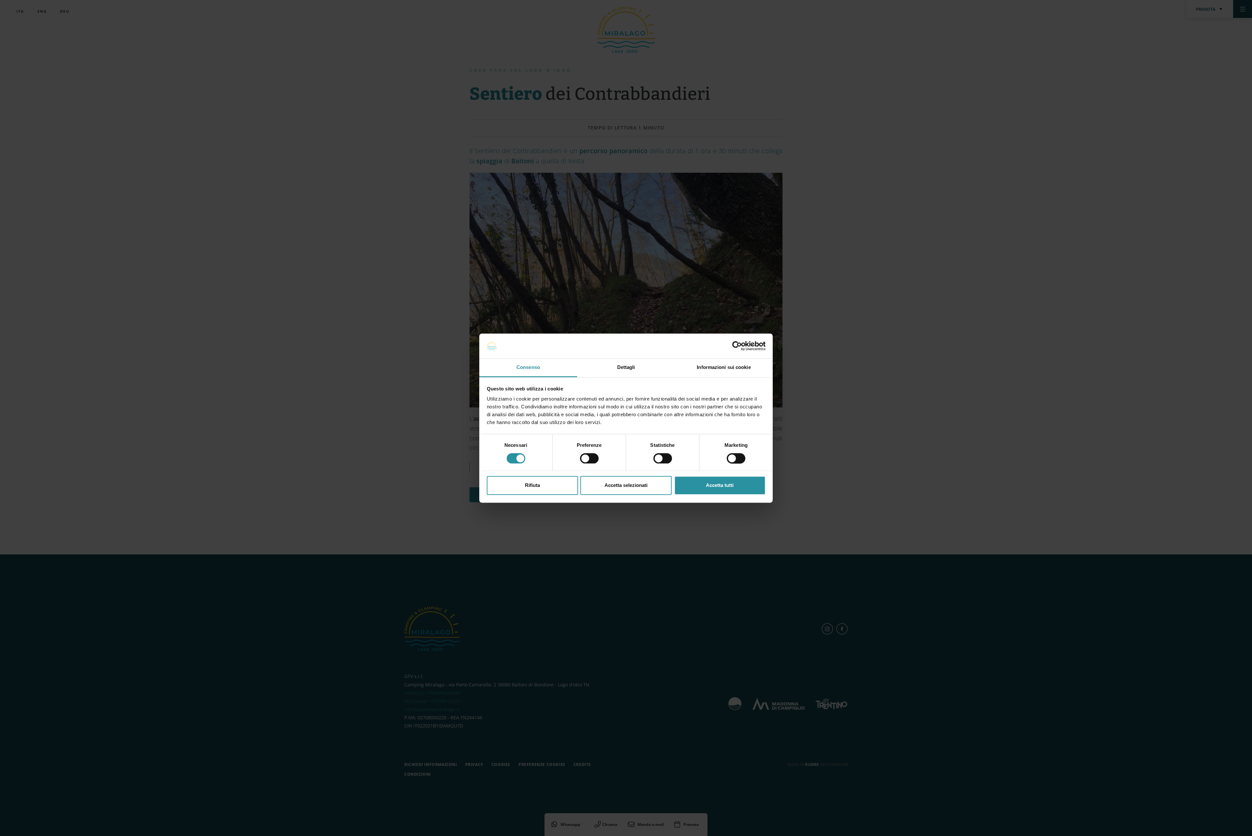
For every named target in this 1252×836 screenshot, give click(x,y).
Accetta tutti (720, 485)
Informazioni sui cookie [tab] (724, 367)
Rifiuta (532, 485)
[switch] (589, 458)
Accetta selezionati (626, 485)
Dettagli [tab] (626, 367)
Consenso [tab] (528, 367)
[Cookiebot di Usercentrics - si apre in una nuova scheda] (737, 346)
